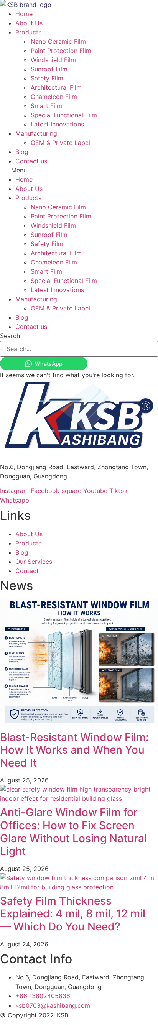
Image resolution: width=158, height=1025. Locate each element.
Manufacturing (36, 133)
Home (24, 14)
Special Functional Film (64, 115)
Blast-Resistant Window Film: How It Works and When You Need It (74, 750)
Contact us (31, 161)
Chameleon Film (54, 96)
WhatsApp (49, 363)
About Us (29, 23)
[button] (79, 170)
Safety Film (47, 78)
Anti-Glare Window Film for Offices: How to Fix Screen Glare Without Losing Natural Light (73, 831)
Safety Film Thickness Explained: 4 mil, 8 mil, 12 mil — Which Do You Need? (72, 913)
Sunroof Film (49, 69)
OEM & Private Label (60, 142)
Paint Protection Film (61, 50)
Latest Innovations (57, 124)
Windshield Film (53, 60)
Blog (21, 152)
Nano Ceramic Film (58, 41)
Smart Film (46, 106)
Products (28, 32)
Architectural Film (56, 87)
